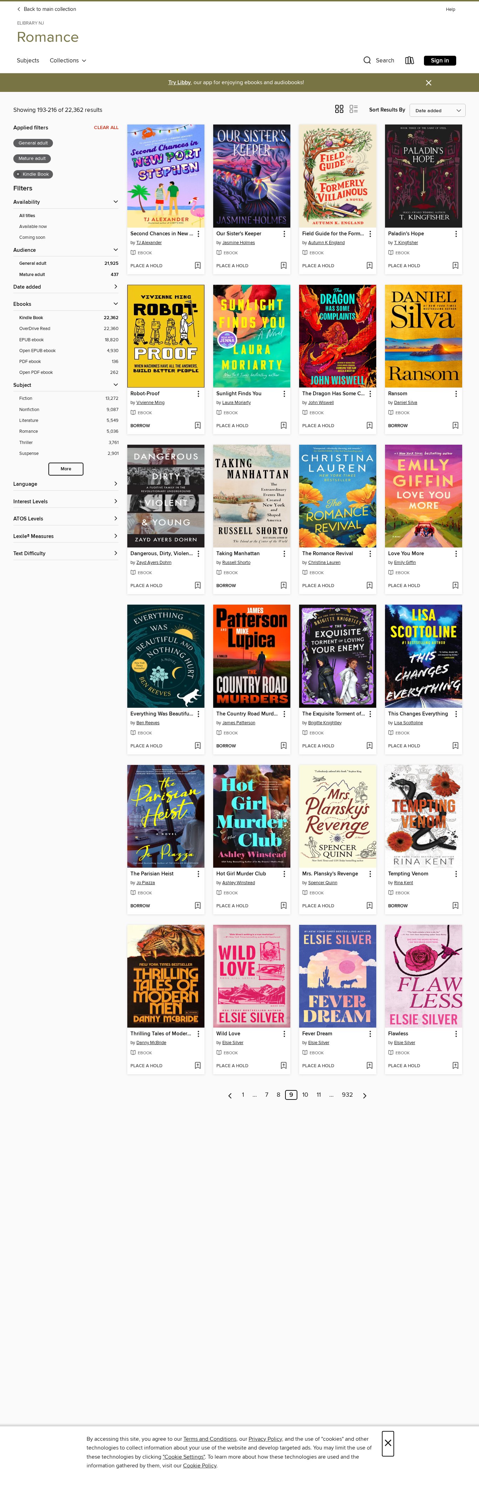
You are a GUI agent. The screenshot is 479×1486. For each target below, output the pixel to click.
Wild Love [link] (228, 1034)
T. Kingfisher (406, 243)
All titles (27, 216)
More (66, 469)
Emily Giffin (405, 562)
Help (450, 9)
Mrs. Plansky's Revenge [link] (330, 874)
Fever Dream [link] (317, 1034)
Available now (33, 226)
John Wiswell (321, 402)
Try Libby (179, 82)
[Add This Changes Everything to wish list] (455, 746)
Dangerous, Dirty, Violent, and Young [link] (162, 554)
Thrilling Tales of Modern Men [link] (162, 1034)
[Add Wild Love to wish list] (283, 1066)
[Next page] (365, 1095)
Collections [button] (66, 61)
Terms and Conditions (209, 1439)
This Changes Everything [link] (418, 714)
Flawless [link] (398, 1034)
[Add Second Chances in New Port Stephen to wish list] (197, 266)
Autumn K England (326, 243)
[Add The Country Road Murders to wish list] (283, 746)
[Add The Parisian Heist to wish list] (197, 906)
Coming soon (32, 237)
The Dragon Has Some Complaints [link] (334, 394)
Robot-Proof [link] (145, 394)
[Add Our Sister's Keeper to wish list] (283, 266)
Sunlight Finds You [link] (239, 394)
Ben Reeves (148, 723)
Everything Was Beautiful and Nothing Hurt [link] (162, 714)
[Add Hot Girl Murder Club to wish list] (283, 906)
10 (305, 1095)
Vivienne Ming (150, 402)
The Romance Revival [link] (327, 554)
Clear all (106, 128)
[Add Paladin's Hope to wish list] (455, 266)
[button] (378, 62)
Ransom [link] (397, 394)
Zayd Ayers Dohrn (153, 562)
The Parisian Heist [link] (152, 874)
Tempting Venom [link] (408, 874)
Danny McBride (151, 1042)
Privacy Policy (265, 1439)
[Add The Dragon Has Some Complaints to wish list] (369, 426)
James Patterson (238, 723)
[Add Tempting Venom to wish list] (455, 906)
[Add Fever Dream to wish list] (369, 1066)
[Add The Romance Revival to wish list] (369, 586)
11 (319, 1095)
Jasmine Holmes (238, 243)
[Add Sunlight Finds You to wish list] (283, 426)
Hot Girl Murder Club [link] (241, 874)
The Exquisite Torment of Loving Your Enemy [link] (334, 714)
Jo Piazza (145, 883)
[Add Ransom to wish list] (455, 426)
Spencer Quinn (322, 883)
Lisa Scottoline (408, 723)
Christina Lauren (324, 562)
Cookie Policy (199, 1465)
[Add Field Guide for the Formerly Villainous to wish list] (369, 266)
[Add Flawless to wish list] (455, 1066)
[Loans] (409, 62)
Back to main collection (49, 9)
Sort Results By (387, 110)
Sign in (440, 61)
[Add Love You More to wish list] (455, 586)
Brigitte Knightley (325, 723)
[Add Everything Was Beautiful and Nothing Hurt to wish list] (197, 746)
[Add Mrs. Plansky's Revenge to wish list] (369, 906)
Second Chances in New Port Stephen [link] (162, 234)
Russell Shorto (236, 562)
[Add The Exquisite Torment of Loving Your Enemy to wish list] (369, 746)
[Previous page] (230, 1095)
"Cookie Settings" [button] (184, 1456)
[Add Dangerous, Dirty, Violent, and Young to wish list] (197, 586)
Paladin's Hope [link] (406, 234)
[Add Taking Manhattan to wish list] (283, 586)
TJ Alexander (149, 243)
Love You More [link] (406, 554)
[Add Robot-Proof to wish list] (197, 426)
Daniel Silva (405, 402)
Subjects (28, 61)
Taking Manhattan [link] (238, 554)
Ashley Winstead (238, 883)
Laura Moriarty (236, 402)
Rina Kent (403, 883)
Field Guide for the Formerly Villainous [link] (334, 234)
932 (347, 1095)
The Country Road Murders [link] (248, 714)
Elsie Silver (232, 1042)
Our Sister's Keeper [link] (238, 234)
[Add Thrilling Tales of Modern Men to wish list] (197, 1066)
